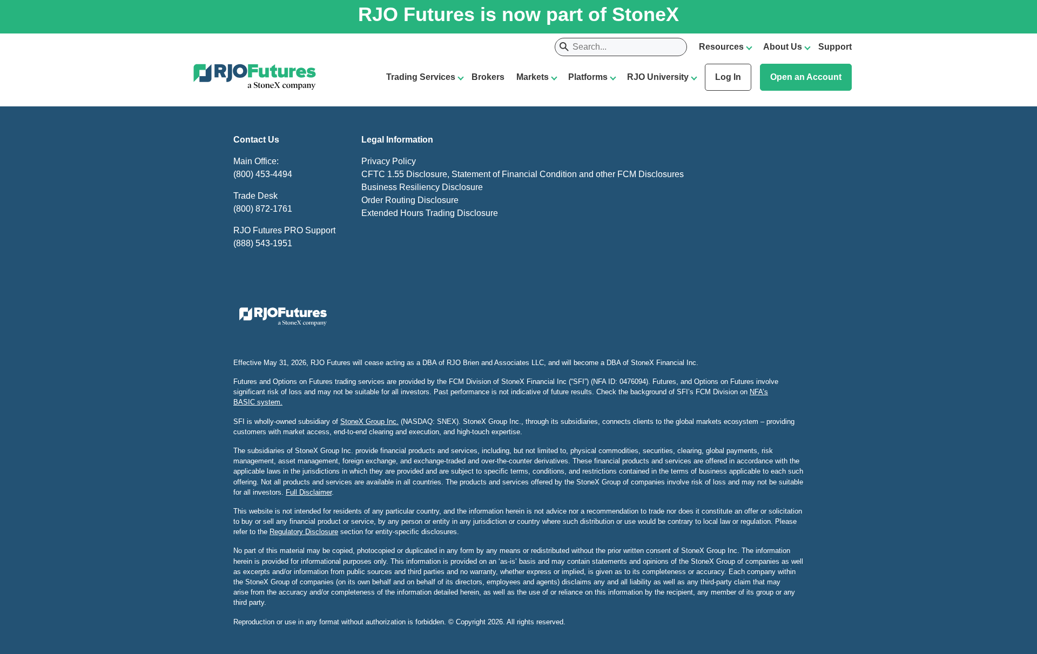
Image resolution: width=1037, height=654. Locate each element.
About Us (782, 46)
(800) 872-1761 (262, 208)
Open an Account (805, 77)
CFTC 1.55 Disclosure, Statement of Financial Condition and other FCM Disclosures (522, 174)
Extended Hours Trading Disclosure (429, 213)
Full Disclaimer (309, 492)
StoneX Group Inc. (369, 421)
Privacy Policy (388, 161)
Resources (721, 46)
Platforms (588, 77)
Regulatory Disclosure (304, 532)
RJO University (658, 77)
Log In (728, 77)
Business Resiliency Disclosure (422, 187)
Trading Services (420, 77)
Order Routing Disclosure (410, 200)
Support (835, 46)
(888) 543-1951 (262, 243)
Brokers (488, 77)
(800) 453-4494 (262, 174)
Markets (532, 77)
